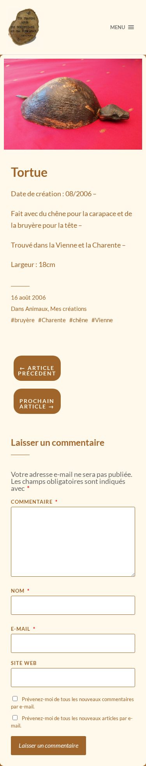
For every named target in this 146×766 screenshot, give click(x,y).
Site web (24, 663)
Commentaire (34, 501)
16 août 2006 (28, 297)
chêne (80, 319)
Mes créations (68, 308)
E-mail (23, 629)
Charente (54, 319)
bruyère (24, 319)
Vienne (104, 319)
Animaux (36, 308)
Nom (20, 590)
